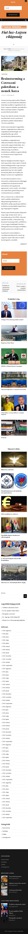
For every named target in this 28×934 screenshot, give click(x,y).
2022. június (5, 789)
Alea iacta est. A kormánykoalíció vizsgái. (13, 582)
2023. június (5, 751)
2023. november (6, 735)
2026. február (6, 649)
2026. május (5, 640)
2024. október (6, 700)
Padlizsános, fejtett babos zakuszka (17, 883)
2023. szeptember (7, 741)
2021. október (6, 814)
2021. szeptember (7, 817)
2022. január (5, 805)
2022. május (5, 792)
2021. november (6, 811)
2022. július (5, 786)
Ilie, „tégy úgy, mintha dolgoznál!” (11, 617)
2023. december (6, 732)
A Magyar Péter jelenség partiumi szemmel (12, 319)
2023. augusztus (6, 744)
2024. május (5, 716)
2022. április (5, 795)
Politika (4, 74)
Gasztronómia (6, 828)
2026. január (5, 653)
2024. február (6, 725)
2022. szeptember (7, 779)
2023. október (6, 738)
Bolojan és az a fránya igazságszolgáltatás (13, 620)
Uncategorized (6, 837)
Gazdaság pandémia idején (15, 890)
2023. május (5, 754)
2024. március (6, 722)
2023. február (6, 763)
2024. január (5, 729)
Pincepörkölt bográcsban (15, 876)
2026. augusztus (6, 630)
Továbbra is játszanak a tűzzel (10, 607)
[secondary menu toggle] (1, 19)
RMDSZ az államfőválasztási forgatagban (11, 366)
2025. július (5, 672)
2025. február (6, 687)
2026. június (5, 637)
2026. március (6, 646)
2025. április (5, 681)
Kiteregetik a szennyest (8, 614)
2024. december (6, 694)
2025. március (6, 684)
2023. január (5, 767)
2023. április (5, 757)
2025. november (6, 659)
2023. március (6, 760)
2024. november (6, 697)
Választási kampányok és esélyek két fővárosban (13, 389)
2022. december (6, 770)
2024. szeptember (7, 703)
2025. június (5, 675)
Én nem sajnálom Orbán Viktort (10, 610)
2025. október (6, 662)
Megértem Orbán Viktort (7, 343)
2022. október (6, 776)
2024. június (5, 713)
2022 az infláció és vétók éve (9, 514)
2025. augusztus (6, 668)
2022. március (6, 798)
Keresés (3, 593)
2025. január (5, 691)
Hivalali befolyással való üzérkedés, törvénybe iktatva (11, 492)
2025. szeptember (7, 665)
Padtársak (3, 437)
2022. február (6, 801)
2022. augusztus (6, 782)
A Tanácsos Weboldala (17, 931)
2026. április (5, 643)
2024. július (5, 710)
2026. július (5, 633)
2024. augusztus (6, 706)
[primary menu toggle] (14, 44)
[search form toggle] (25, 20)
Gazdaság (5, 831)
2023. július (5, 748)
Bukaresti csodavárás (7, 469)
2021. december (6, 808)
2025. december (6, 656)
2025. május (5, 678)
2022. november (6, 773)
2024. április (5, 719)
